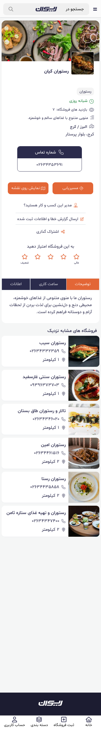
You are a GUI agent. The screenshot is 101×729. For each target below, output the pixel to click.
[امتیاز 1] (25, 256)
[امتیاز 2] (37, 256)
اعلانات (16, 284)
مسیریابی (70, 188)
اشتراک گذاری (47, 232)
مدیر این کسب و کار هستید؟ (48, 205)
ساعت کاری (48, 284)
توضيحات (83, 284)
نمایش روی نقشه (25, 188)
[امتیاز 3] (50, 256)
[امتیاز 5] (76, 256)
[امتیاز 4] (63, 256)
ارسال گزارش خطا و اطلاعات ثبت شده (47, 219)
